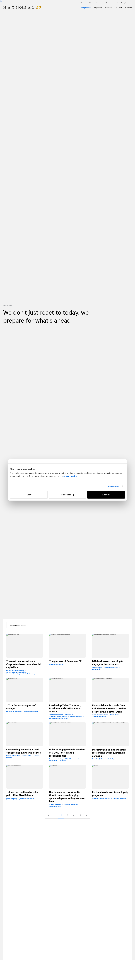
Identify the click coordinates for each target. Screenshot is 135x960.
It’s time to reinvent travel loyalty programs (110, 793)
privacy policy (70, 476)
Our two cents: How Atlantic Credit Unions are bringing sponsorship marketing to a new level (67, 796)
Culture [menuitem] (91, 3)
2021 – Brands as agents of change (21, 707)
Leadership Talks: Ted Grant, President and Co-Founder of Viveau (65, 708)
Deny (29, 495)
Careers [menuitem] (83, 3)
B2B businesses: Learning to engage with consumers (107, 662)
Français (123, 3)
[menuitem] (4, 5)
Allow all (106, 495)
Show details (113, 486)
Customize (66, 495)
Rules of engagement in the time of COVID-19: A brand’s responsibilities (67, 752)
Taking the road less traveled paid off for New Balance (22, 793)
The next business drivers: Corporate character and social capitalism (23, 664)
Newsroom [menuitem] (100, 3)
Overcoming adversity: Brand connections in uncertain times (23, 751)
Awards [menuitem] (116, 3)
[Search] (130, 2)
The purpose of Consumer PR (65, 661)
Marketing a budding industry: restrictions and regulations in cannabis (109, 752)
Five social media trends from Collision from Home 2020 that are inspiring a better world (109, 708)
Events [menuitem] (108, 3)
